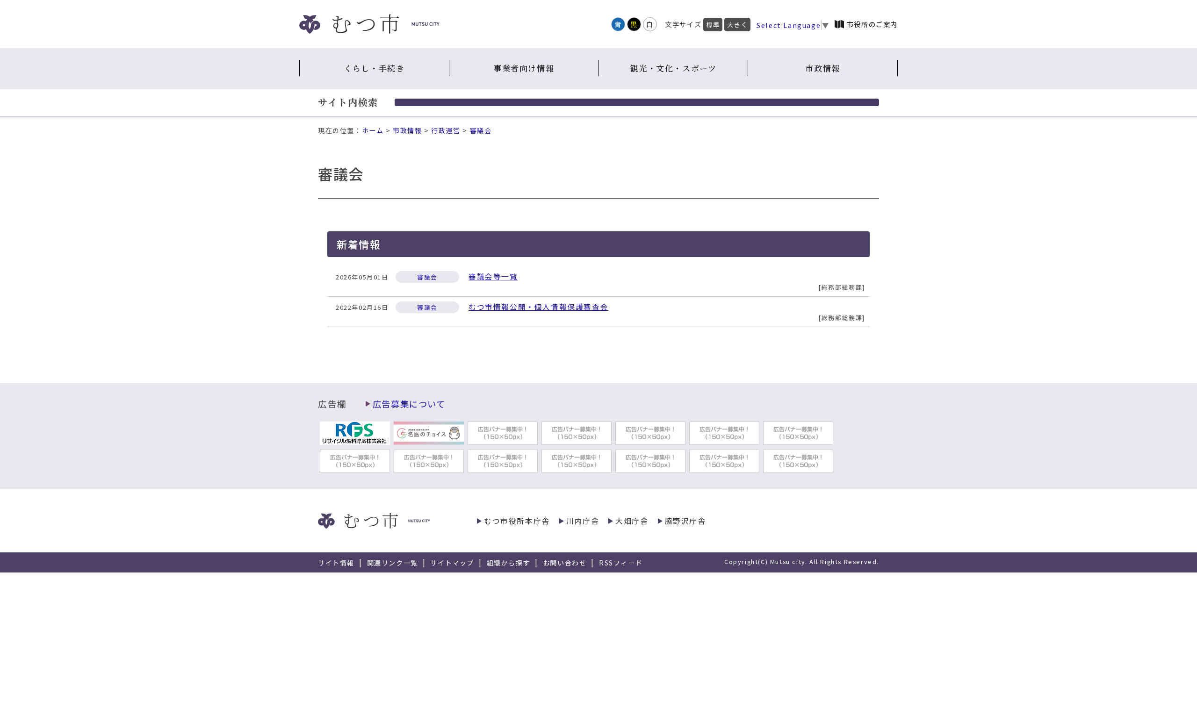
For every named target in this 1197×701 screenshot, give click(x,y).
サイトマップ (452, 562)
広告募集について (409, 404)
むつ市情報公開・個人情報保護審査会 (538, 306)
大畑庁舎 (631, 520)
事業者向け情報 (523, 68)
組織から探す (509, 562)
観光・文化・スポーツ (673, 68)
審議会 (481, 130)
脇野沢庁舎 (685, 520)
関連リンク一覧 (392, 562)
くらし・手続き (374, 68)
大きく (737, 24)
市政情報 (822, 68)
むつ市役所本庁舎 (517, 520)
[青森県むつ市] (369, 24)
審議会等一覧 (493, 276)
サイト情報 (336, 562)
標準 (713, 24)
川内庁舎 (582, 520)
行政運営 (445, 130)
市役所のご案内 (872, 24)
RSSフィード (620, 562)
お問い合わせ (565, 562)
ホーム (373, 130)
